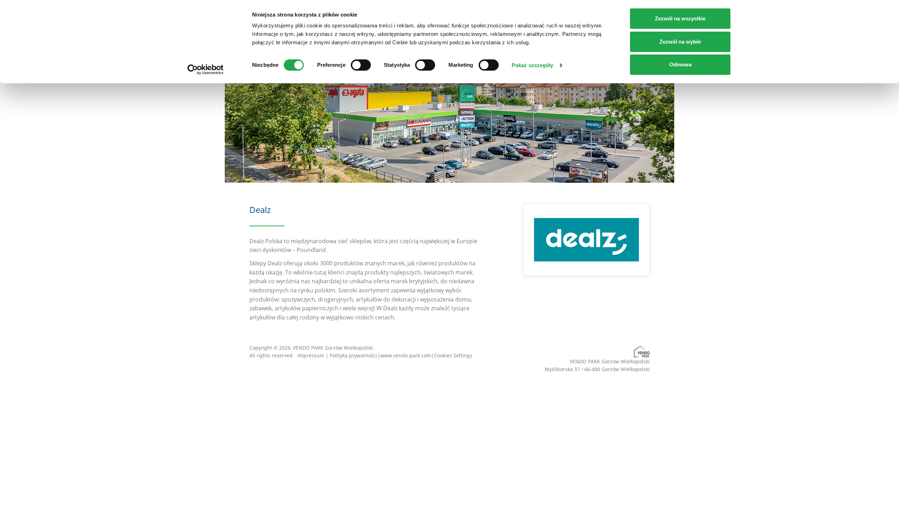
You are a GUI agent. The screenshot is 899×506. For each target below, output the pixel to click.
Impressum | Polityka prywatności (337, 355)
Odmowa (680, 64)
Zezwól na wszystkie (680, 18)
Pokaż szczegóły (532, 65)
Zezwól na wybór (680, 42)
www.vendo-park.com (405, 355)
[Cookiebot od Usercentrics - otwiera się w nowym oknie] (205, 69)
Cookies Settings (453, 355)
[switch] (361, 65)
